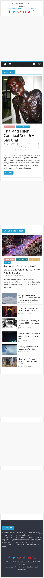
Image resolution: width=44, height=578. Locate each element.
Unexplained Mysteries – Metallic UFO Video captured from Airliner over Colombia (29, 297)
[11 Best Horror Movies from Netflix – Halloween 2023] (9, 307)
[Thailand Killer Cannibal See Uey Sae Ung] (22, 77)
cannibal (12, 147)
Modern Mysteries (23, 127)
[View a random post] (39, 64)
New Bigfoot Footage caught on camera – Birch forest (28, 361)
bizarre (6, 147)
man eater (29, 147)
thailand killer (22, 150)
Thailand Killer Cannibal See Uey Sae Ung (19, 136)
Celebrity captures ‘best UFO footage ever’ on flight (29, 348)
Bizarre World (9, 127)
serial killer (13, 150)
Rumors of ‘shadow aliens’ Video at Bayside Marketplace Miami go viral (22, 269)
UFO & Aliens (34, 259)
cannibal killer (20, 147)
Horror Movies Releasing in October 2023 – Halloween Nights (28, 323)
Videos (7, 262)
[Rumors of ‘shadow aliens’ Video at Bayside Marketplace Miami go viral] (22, 236)
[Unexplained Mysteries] (4, 64)
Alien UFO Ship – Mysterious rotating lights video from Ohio (29, 336)
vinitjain (21, 144)
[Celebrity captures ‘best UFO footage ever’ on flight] (9, 346)
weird (30, 150)
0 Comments (31, 144)
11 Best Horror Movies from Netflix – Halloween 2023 (29, 309)
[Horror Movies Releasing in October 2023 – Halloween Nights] (9, 320)
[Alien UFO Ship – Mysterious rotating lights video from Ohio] (9, 333)
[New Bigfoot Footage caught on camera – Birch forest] (9, 358)
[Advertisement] (22, 38)
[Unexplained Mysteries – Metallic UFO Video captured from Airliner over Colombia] (9, 294)
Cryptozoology (22, 259)
